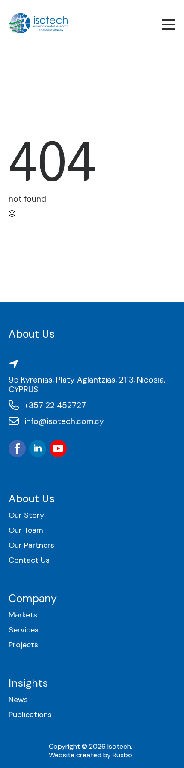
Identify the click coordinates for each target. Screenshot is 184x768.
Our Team (26, 530)
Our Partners (31, 545)
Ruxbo (122, 754)
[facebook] (17, 448)
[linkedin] (37, 448)
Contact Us (29, 560)
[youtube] (58, 448)
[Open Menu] (168, 24)
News (18, 700)
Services (24, 630)
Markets (23, 615)
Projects (23, 645)
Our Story (26, 515)
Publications (30, 715)
